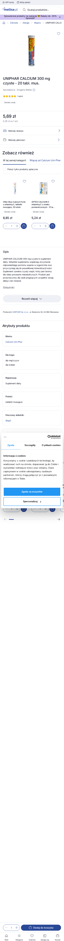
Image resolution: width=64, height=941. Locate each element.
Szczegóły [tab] (30, 445)
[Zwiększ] (17, 928)
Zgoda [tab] (10, 445)
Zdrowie (14, 23)
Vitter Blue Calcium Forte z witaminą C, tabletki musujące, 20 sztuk (14, 204)
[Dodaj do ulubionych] (58, 33)
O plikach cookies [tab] (51, 445)
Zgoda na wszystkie (32, 491)
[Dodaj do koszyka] (24, 226)
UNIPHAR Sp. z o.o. (21, 312)
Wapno (37, 23)
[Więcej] (58, 139)
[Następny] (58, 519)
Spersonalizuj (30, 501)
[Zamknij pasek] (60, 17)
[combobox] (41, 10)
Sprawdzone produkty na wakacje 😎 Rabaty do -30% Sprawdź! (30, 17)
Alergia (26, 23)
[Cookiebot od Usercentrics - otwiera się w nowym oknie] (48, 437)
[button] (34, 90)
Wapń (8, 420)
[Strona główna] (3, 22)
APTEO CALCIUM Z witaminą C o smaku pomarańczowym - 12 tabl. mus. (43, 205)
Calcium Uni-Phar (14, 342)
